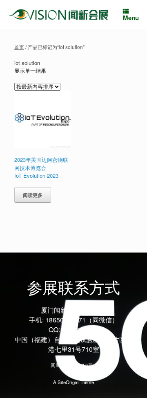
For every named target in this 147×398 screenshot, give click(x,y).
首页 (19, 46)
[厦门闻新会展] (58, 14)
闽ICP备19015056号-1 (74, 365)
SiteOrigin (68, 382)
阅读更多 (32, 195)
